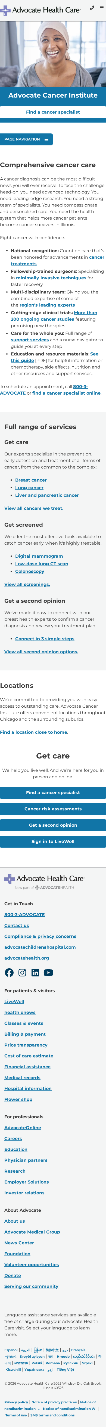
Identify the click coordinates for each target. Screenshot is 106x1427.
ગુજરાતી (10, 1356)
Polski (37, 1363)
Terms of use (16, 1415)
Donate (12, 1275)
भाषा (50, 1356)
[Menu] (101, 7)
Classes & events (23, 1023)
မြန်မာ (38, 1350)
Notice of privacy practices (54, 1402)
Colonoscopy (29, 571)
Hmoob (63, 1356)
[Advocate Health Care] (41, 10)
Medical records (22, 1077)
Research (15, 1171)
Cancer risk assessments (53, 808)
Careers (13, 1138)
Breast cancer (31, 480)
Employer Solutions (26, 1182)
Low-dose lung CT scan (41, 563)
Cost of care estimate (28, 1055)
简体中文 (52, 1350)
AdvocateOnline (22, 1127)
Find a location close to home (33, 732)
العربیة (25, 1350)
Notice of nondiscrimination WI (69, 1409)
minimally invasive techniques (51, 277)
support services (30, 339)
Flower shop (18, 1099)
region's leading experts (47, 305)
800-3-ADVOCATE (24, 914)
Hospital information (28, 1088)
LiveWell (14, 1001)
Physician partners (26, 1160)
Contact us (16, 925)
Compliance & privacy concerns (40, 936)
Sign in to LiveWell (53, 841)
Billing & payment (25, 1034)
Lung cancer (29, 487)
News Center (19, 1242)
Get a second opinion (53, 825)
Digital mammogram (39, 556)
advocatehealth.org (26, 958)
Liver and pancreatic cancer (47, 495)
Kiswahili (13, 1369)
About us (14, 1221)
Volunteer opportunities (31, 1264)
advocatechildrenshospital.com (40, 947)
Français (78, 1350)
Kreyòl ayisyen (32, 1356)
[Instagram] (22, 973)
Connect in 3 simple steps (44, 638)
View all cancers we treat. (33, 508)
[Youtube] (48, 973)
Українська (34, 1369)
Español (11, 1350)
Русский (71, 1363)
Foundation (17, 1253)
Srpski (87, 1363)
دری (65, 1350)
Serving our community (31, 1286)
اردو (50, 1369)
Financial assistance (27, 1066)
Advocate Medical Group (32, 1232)
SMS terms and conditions (52, 1415)
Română (53, 1363)
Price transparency (26, 1045)
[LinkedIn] (35, 973)
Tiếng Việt (65, 1369)
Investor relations (24, 1192)
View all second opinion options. (41, 651)
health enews (20, 1012)
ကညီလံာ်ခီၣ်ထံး (84, 1356)
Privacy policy (16, 1402)
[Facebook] (9, 973)
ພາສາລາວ (21, 1363)
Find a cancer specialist (53, 112)
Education (15, 1149)
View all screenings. (27, 584)
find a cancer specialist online (66, 393)
